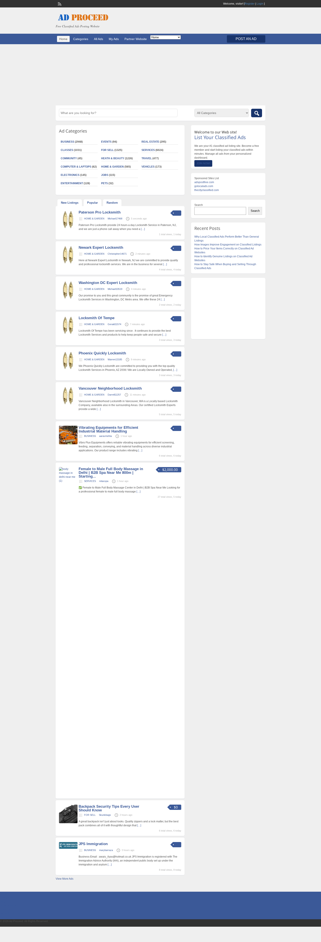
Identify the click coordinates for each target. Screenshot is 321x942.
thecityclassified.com (206, 190)
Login (260, 3)
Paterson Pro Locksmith (100, 212)
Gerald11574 (114, 324)
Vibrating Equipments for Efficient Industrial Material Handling (108, 429)
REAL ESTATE (150, 141)
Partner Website (135, 39)
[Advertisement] (160, 74)
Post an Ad (246, 39)
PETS (104, 183)
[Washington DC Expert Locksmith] (68, 298)
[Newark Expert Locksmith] (68, 263)
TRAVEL (147, 158)
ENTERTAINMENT (72, 183)
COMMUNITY (69, 158)
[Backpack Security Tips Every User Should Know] (68, 822)
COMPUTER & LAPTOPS (76, 166)
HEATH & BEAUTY (112, 158)
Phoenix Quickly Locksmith (102, 353)
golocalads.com (203, 186)
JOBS (104, 175)
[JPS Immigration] (68, 847)
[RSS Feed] (59, 3)
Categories (80, 39)
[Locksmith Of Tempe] (68, 333)
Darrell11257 (114, 394)
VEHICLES (148, 166)
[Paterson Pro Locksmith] (68, 228)
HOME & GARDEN (112, 166)
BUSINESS (67, 141)
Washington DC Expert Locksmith (108, 283)
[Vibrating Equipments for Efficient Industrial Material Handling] (68, 443)
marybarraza (106, 850)
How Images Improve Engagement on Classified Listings (227, 244)
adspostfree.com (204, 182)
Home (63, 39)
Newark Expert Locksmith (101, 247)
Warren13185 (115, 359)
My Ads (114, 39)
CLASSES (67, 150)
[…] (143, 229)
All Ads (98, 39)
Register (250, 3)
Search (198, 205)
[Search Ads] (256, 113)
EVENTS (106, 141)
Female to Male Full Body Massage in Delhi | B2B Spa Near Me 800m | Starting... (111, 472)
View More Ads (64, 878)
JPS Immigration (93, 844)
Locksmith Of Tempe (96, 318)
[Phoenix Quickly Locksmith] (68, 369)
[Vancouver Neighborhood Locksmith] (68, 404)
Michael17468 (115, 218)
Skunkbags (105, 815)
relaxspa (103, 481)
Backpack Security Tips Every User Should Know (109, 808)
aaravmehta (105, 436)
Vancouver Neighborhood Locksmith (110, 388)
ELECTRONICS (70, 175)
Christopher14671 (117, 253)
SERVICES (148, 150)
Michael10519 (115, 289)
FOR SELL (107, 150)
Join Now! (203, 163)
